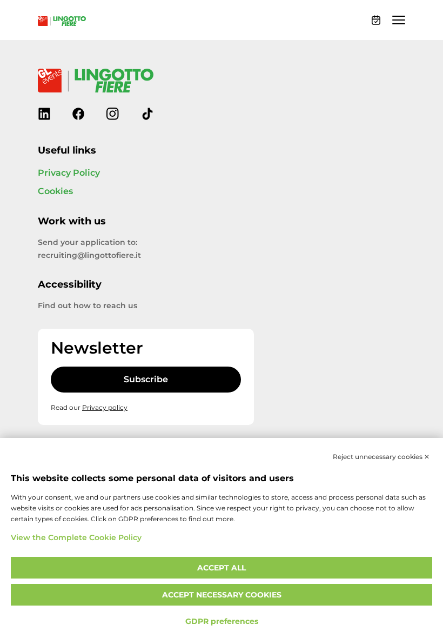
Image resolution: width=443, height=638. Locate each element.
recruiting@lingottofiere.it (89, 255)
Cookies (55, 191)
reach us (120, 305)
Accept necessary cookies (221, 595)
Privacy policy (104, 407)
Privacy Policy (69, 173)
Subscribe (146, 379)
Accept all (221, 568)
